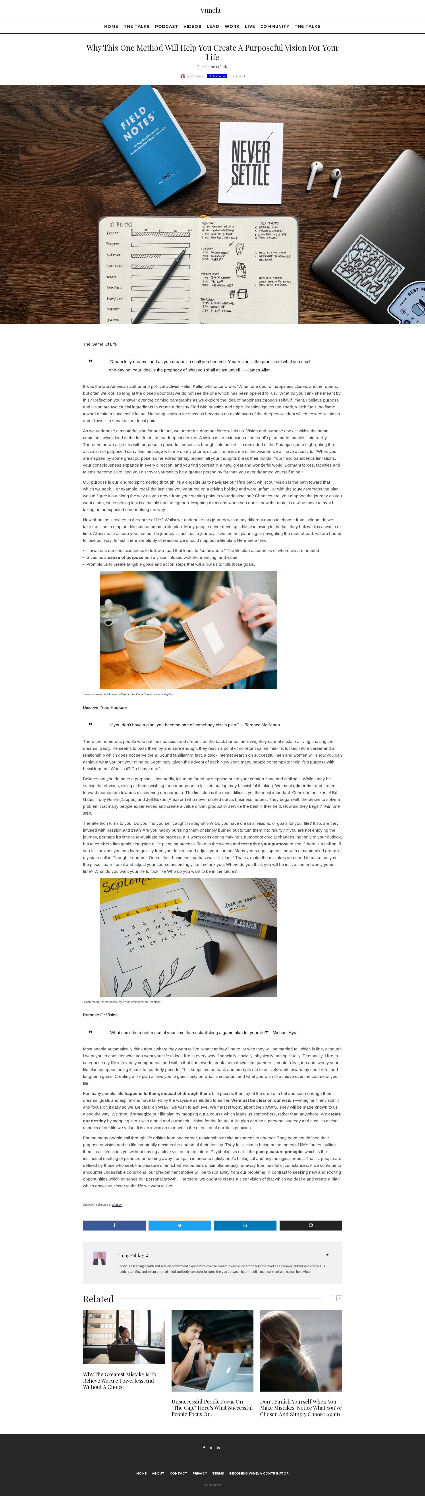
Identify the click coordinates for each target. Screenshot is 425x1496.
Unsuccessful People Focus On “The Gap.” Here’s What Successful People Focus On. (212, 1407)
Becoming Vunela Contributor (259, 1473)
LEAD (213, 26)
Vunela (210, 10)
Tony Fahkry (195, 76)
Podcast (166, 26)
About (158, 1473)
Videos (192, 26)
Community (275, 26)
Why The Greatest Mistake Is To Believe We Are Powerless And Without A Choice (119, 1380)
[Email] (311, 1226)
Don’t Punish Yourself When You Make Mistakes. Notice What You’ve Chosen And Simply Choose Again (301, 1407)
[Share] (114, 1226)
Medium (117, 1204)
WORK (232, 26)
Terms (218, 1473)
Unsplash (168, 694)
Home (111, 26)
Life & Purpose (217, 76)
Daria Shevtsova (146, 694)
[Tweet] (180, 1226)
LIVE (250, 26)
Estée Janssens (133, 1002)
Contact (178, 1473)
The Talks (137, 26)
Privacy (200, 1473)
